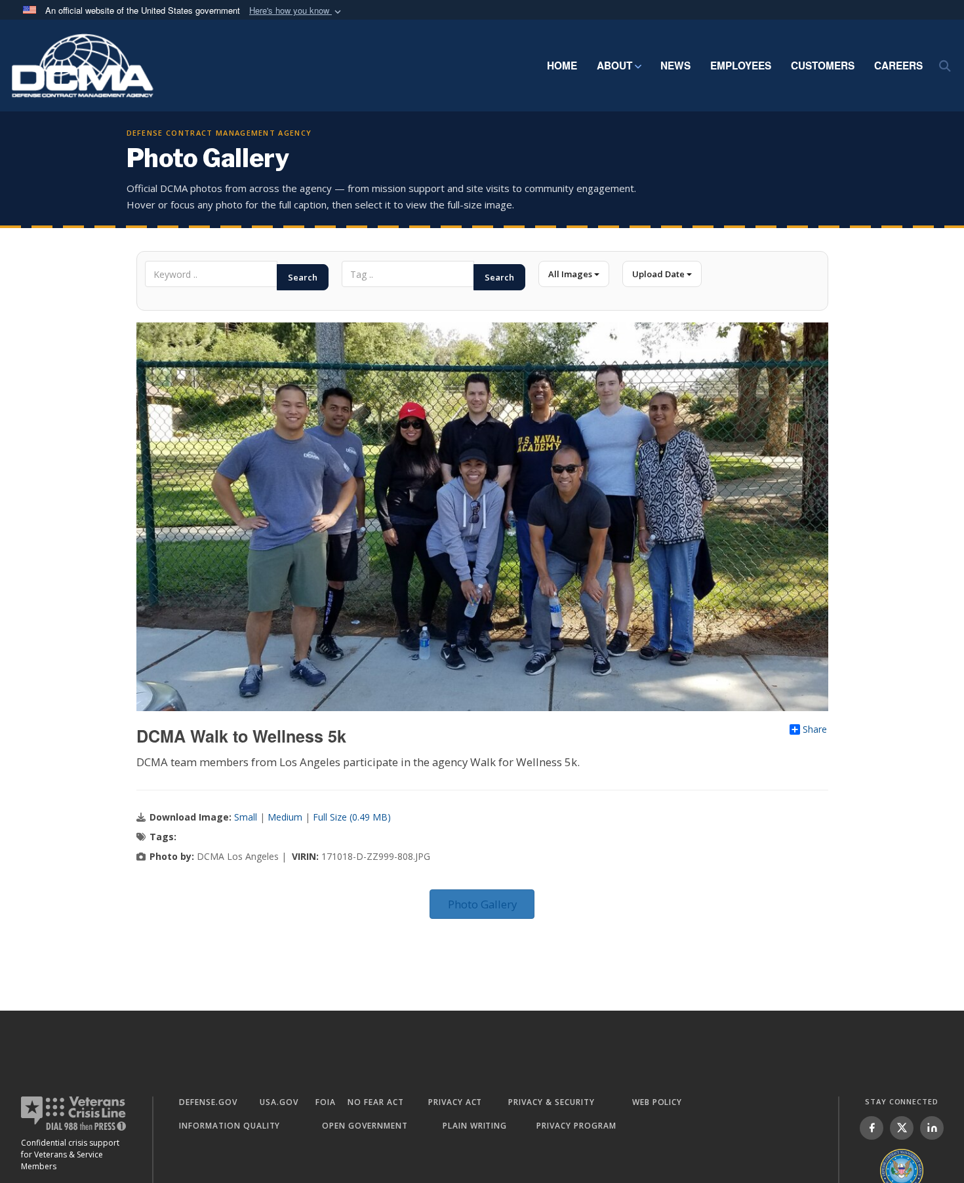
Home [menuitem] (562, 65)
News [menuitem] (675, 65)
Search (302, 277)
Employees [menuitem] (740, 65)
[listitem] (871, 1128)
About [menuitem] (614, 65)
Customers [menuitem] (822, 65)
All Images (571, 274)
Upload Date (659, 274)
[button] (296, 11)
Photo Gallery (482, 904)
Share (815, 729)
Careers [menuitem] (898, 65)
